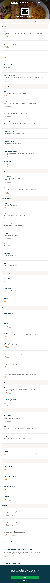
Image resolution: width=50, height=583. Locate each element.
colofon (38, 2)
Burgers (16, 21)
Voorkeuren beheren (14, 572)
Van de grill (9, 21)
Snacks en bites (24, 21)
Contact (32, 2)
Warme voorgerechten (35, 21)
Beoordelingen (24, 2)
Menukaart (15, 2)
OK (25, 577)
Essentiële (25, 580)
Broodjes (3, 21)
